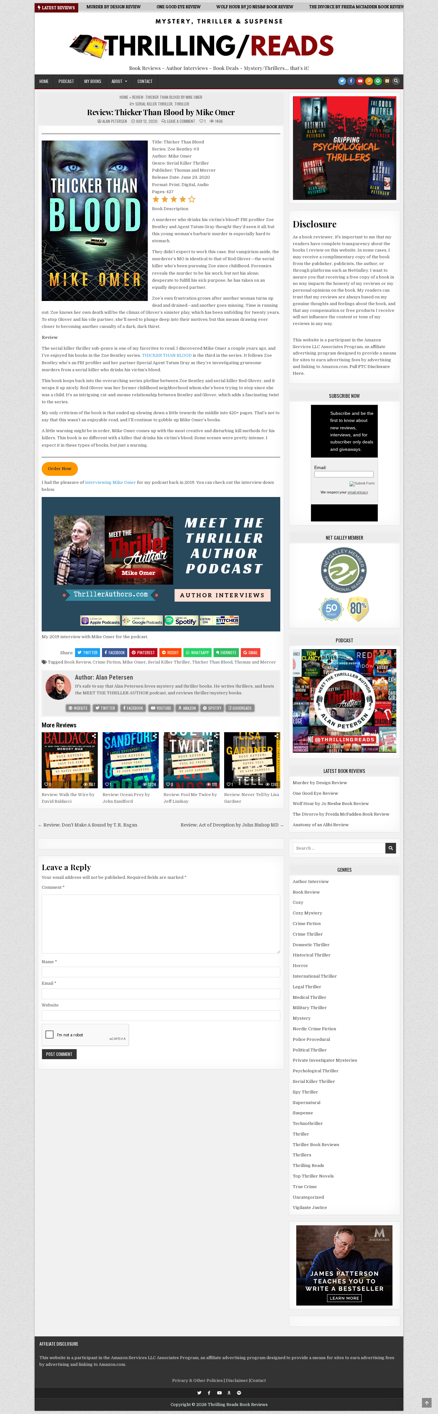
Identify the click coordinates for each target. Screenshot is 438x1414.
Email (49, 983)
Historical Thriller (312, 955)
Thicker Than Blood (212, 662)
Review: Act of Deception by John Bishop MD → (232, 825)
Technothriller (308, 1123)
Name (49, 961)
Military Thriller (310, 1007)
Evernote (228, 652)
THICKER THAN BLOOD (167, 355)
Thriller (181, 104)
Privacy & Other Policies (197, 1380)
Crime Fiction (107, 662)
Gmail (253, 652)
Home (43, 81)
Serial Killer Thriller (154, 104)
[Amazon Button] (369, 81)
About (117, 81)
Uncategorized (308, 1197)
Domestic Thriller (311, 944)
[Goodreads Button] (387, 81)
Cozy (298, 902)
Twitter (90, 652)
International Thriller (315, 976)
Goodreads (242, 708)
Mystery (302, 1018)
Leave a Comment (181, 121)
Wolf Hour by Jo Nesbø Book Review (331, 803)
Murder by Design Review (320, 782)
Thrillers (302, 1155)
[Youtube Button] (360, 81)
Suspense (303, 1112)
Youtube (163, 708)
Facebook (117, 652)
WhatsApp (200, 652)
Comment (53, 887)
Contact (145, 81)
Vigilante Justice (310, 1207)
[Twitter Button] (342, 81)
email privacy (358, 492)
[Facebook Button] (351, 81)
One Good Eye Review (315, 793)
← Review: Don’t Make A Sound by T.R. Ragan (87, 825)
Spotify (214, 708)
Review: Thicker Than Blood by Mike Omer (161, 112)
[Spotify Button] (378, 81)
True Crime (305, 1186)
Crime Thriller (308, 934)
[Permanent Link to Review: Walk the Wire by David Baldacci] (70, 760)
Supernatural (306, 1102)
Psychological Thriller (316, 1070)
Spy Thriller (305, 1092)
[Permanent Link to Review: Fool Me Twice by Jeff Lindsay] (192, 760)
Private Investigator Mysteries (325, 1060)
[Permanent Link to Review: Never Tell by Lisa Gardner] (252, 760)
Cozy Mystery (307, 913)
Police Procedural (311, 1039)
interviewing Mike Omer (110, 482)
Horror (300, 965)
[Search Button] (396, 81)
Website (80, 708)
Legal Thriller (307, 986)
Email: (320, 467)
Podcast (66, 81)
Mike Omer (134, 662)
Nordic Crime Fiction (314, 1028)
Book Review (77, 662)
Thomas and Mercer (255, 662)
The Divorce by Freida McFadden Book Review (341, 814)
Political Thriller (310, 1050)
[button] (156, 201)
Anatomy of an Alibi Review (321, 824)
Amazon (189, 708)
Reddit (173, 652)
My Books (92, 81)
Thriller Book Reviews (316, 1144)
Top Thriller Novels (313, 1176)
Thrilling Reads (308, 1165)
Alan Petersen (114, 121)
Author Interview (311, 881)
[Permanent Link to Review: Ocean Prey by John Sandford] (131, 760)
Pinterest (146, 652)
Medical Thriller (309, 997)
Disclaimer (237, 1380)
